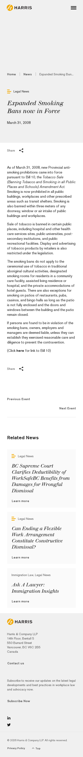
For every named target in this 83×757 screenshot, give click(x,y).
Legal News (21, 91)
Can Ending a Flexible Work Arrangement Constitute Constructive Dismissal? (37, 538)
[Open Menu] (73, 8)
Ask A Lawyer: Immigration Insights (35, 588)
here (20, 351)
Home (11, 74)
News (27, 74)
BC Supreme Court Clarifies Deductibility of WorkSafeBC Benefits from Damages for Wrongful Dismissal (40, 478)
